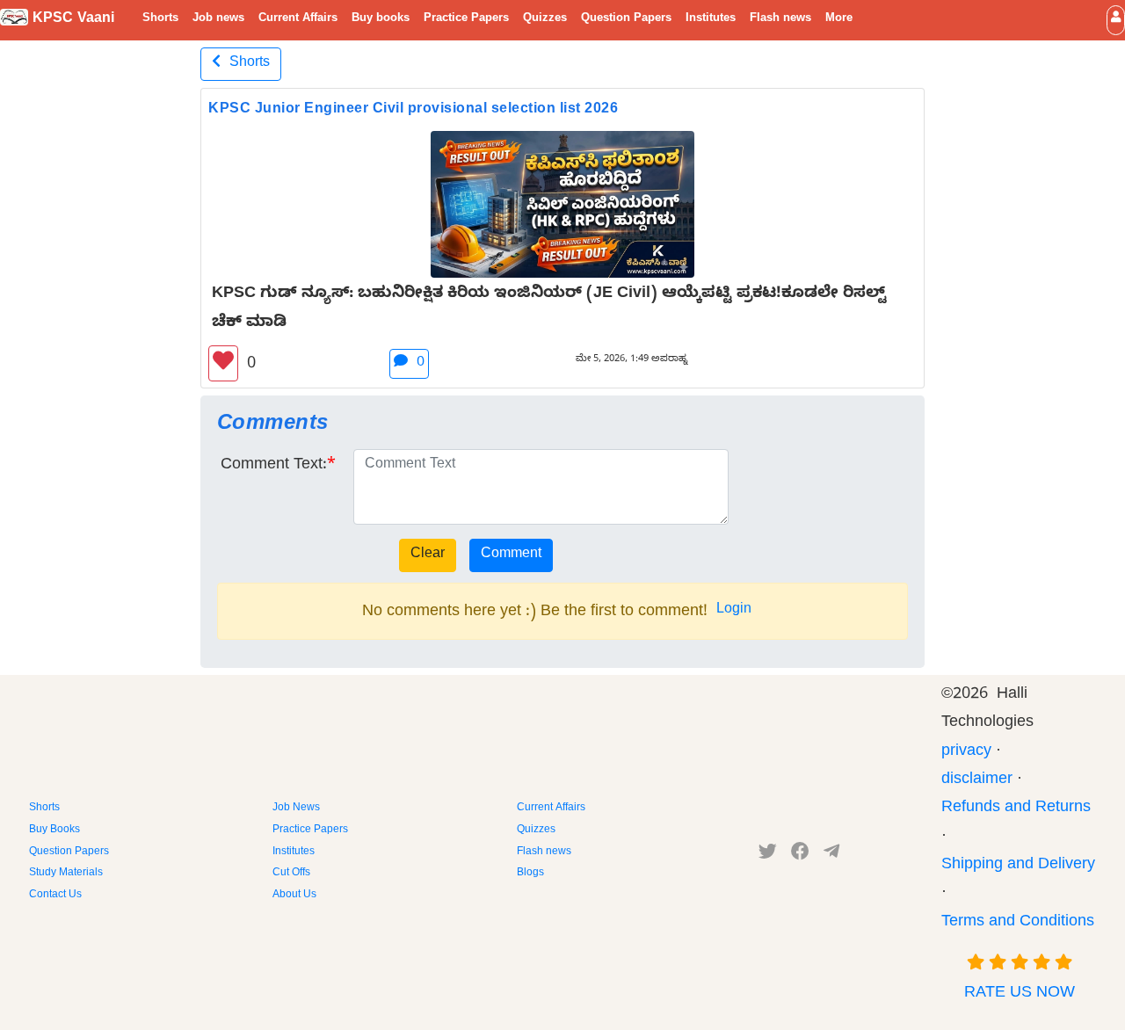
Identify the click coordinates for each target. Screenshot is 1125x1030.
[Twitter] (767, 855)
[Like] (223, 363)
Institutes (711, 19)
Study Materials (66, 874)
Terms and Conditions (1017, 923)
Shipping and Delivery (1018, 866)
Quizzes (545, 19)
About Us (294, 896)
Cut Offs (291, 874)
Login (733, 610)
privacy (966, 753)
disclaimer (976, 781)
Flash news (780, 19)
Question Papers (626, 19)
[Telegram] (831, 855)
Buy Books (54, 830)
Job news (218, 19)
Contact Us (55, 896)
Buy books (381, 19)
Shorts (160, 19)
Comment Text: (274, 466)
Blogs (530, 874)
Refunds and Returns (1016, 809)
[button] (1116, 19)
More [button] (839, 19)
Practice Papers (466, 19)
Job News (296, 809)
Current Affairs (298, 19)
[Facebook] (800, 855)
